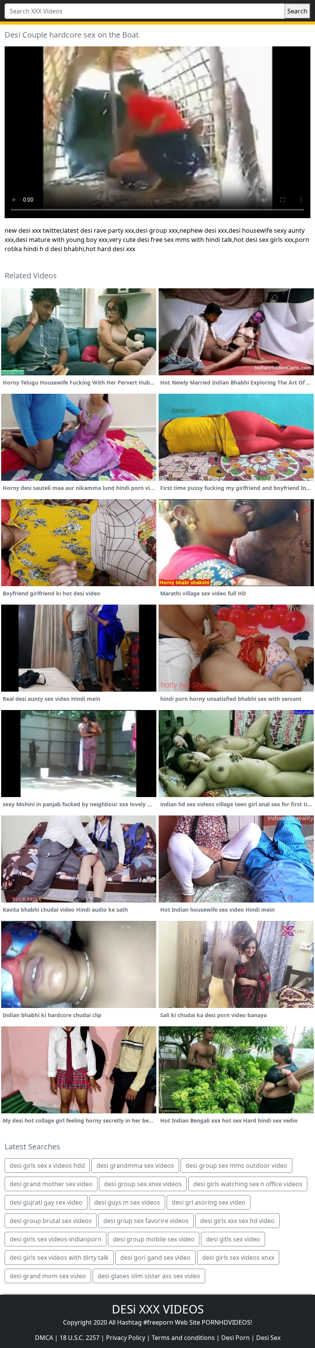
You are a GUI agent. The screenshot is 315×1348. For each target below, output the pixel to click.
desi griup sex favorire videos (146, 1220)
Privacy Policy (125, 1337)
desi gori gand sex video (155, 1257)
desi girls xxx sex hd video (237, 1220)
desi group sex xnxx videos (143, 1184)
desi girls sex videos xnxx (238, 1257)
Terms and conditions (183, 1337)
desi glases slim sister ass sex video (149, 1276)
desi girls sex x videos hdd (47, 1165)
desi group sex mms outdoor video (236, 1165)
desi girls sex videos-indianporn (55, 1239)
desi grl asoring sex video (208, 1202)
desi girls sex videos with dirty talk (59, 1257)
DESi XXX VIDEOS (158, 1309)
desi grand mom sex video (48, 1276)
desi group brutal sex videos (51, 1220)
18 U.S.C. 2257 (79, 1337)
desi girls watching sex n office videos (247, 1184)
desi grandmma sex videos (135, 1165)
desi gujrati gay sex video (46, 1202)
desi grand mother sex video (51, 1184)
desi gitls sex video (233, 1239)
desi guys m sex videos (127, 1202)
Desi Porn (235, 1337)
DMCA (44, 1337)
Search (297, 11)
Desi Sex (268, 1337)
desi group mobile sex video (153, 1239)
